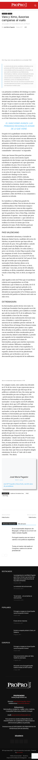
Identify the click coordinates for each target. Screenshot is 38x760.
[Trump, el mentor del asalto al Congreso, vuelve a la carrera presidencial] (6, 548)
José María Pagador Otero (22, 701)
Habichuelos (5, 517)
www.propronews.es (19, 697)
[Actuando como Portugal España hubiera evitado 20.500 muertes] (7, 668)
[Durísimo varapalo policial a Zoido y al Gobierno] (7, 633)
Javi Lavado (20, 752)
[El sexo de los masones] (7, 623)
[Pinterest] (12, 31)
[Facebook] (4, 31)
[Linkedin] (21, 31)
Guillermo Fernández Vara (17, 493)
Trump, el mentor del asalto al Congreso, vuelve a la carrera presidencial (22, 548)
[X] (8, 31)
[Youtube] (26, 741)
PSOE (27, 493)
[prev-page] (3, 555)
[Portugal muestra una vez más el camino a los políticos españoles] (6, 539)
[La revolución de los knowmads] (7, 589)
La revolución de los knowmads (23, 586)
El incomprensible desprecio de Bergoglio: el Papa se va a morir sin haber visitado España (24, 531)
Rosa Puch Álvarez (24, 703)
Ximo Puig (5, 495)
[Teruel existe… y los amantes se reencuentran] (7, 598)
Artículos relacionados (9, 524)
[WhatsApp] (16, 31)
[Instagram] (17, 741)
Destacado (4, 13)
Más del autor (22, 524)
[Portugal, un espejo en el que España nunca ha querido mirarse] (7, 614)
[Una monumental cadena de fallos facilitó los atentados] (7, 658)
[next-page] (6, 555)
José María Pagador (9, 27)
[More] (25, 31)
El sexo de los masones (20, 621)
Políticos (9, 11)
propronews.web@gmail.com (21, 715)
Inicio (3, 11)
